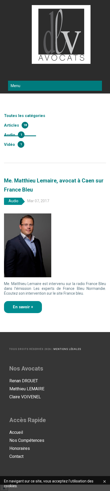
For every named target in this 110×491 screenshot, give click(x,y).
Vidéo (9, 144)
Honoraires (19, 448)
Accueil (16, 432)
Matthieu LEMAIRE (26, 388)
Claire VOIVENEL (25, 396)
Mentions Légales (67, 349)
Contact (16, 456)
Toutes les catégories (24, 115)
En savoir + (23, 307)
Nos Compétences (26, 440)
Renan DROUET (23, 380)
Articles (11, 125)
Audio (9, 135)
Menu (15, 86)
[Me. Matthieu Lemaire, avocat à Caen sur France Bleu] (27, 245)
